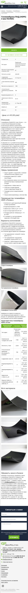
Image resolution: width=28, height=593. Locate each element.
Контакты (3, 576)
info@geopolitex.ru (10, 482)
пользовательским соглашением (19, 532)
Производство (5, 567)
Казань (24, 7)
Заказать (14, 50)
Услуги (3, 571)
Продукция (4, 565)
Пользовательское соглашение (9, 580)
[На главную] (8, 2)
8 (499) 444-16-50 (18, 557)
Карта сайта (4, 582)
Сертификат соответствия (14, 55)
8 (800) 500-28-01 (22, 6)
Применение (4, 569)
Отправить (14, 537)
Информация (4, 573)
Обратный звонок (7, 562)
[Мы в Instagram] (3, 586)
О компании (4, 574)
